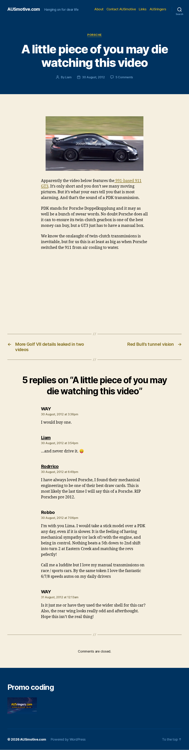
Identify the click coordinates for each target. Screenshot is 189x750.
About (99, 9)
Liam (68, 77)
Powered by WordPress (68, 739)
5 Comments (124, 77)
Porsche (94, 35)
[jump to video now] (94, 143)
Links (143, 9)
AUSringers (158, 9)
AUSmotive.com (23, 9)
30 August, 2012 (93, 77)
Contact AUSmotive (121, 9)
